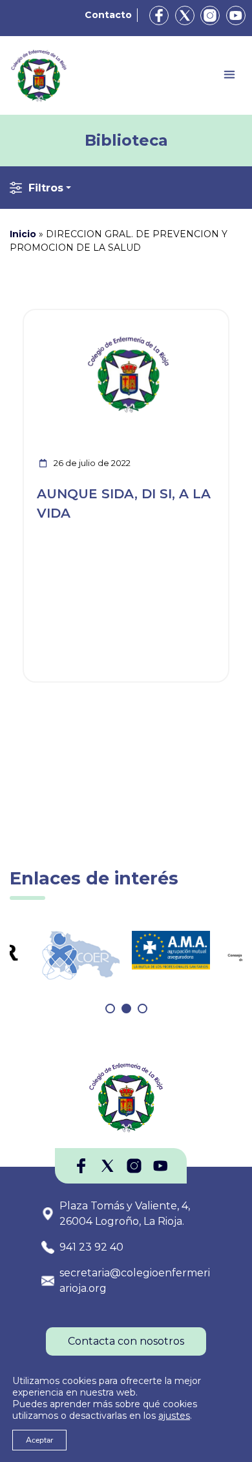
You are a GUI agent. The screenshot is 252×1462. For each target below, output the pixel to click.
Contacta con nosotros (126, 1341)
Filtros (45, 188)
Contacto (108, 15)
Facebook (159, 15)
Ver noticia (198, 317)
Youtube (236, 15)
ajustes (174, 1415)
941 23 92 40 (91, 1247)
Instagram (210, 15)
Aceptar (39, 1440)
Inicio (23, 234)
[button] (110, 1008)
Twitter (184, 15)
